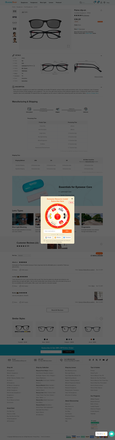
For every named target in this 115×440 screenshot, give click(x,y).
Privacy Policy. (59, 242)
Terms (71, 202)
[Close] (72, 198)
